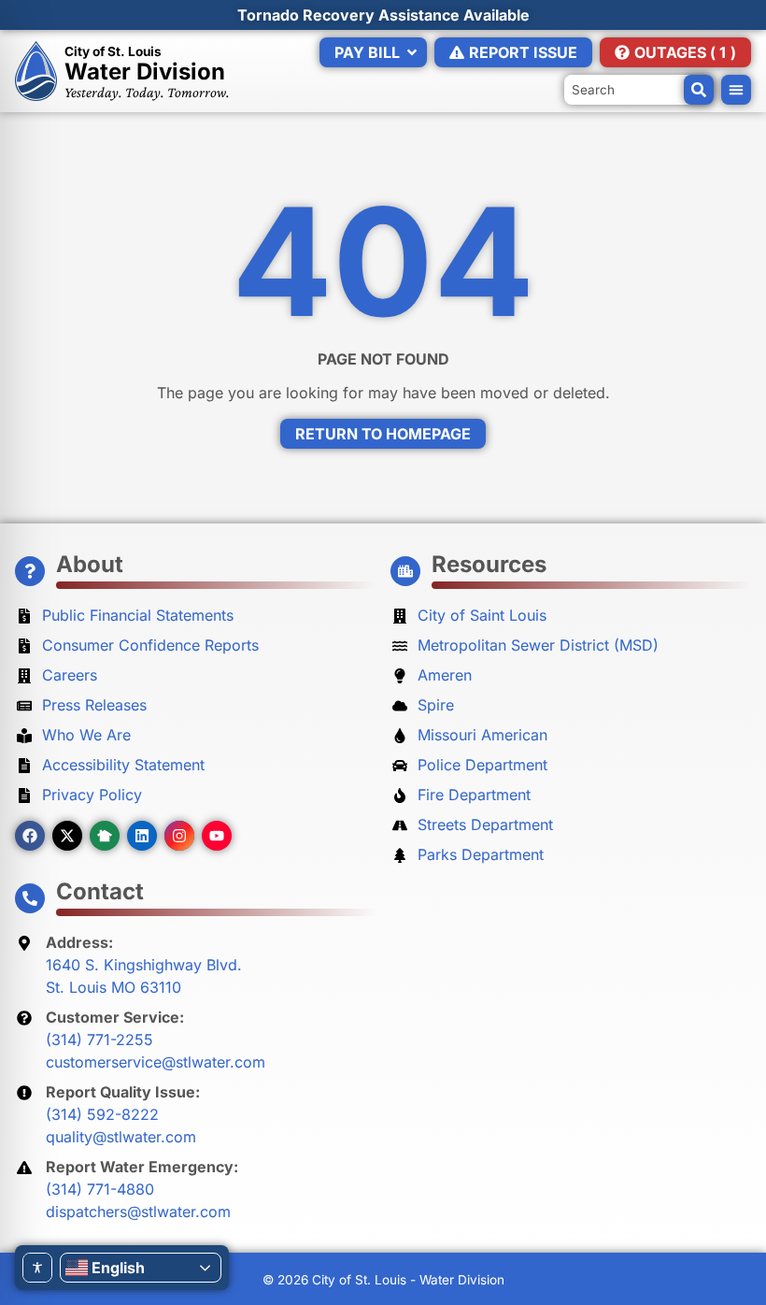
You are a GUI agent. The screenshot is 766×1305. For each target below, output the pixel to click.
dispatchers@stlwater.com (138, 1211)
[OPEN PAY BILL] (411, 52)
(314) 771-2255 (99, 1039)
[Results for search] (639, 82)
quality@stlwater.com (121, 1136)
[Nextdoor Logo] (105, 836)
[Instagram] (179, 836)
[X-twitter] (67, 836)
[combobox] (639, 90)
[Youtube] (217, 836)
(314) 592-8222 (102, 1114)
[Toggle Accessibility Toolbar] (37, 1268)
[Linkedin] (142, 836)
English (118, 1267)
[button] (736, 90)
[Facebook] (30, 836)
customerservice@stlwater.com (155, 1062)
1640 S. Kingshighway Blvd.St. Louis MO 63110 (144, 976)
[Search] (699, 90)
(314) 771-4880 (100, 1189)
